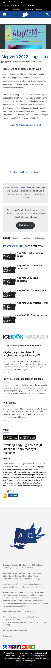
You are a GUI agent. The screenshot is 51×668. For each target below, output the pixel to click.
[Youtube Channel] (24, 647)
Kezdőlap (4, 52)
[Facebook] (5, 647)
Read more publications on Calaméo (25, 172)
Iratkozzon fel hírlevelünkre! (15, 630)
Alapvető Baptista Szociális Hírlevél (25, 125)
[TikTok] (19, 647)
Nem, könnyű (9, 402)
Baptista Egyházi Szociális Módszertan (20, 61)
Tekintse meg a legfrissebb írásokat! (23, 345)
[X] (14, 647)
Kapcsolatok (29, 9)
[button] (47, 14)
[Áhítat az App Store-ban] (27, 439)
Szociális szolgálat (39, 238)
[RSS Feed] (28, 647)
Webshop (39, 9)
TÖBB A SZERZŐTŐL (34, 246)
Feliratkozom (25, 225)
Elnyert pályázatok (28, 5)
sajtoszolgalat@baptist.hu (18, 187)
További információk (27, 664)
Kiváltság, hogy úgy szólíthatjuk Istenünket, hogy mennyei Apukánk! (23, 448)
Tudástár (6, 9)
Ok (17, 664)
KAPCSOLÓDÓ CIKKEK (12, 246)
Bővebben (13, 495)
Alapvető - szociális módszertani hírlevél (7, 257)
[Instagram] (10, 647)
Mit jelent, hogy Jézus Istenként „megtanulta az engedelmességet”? (21, 354)
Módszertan (25, 238)
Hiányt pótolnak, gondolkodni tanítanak (23, 379)
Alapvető (15, 238)
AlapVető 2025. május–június (31, 290)
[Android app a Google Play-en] (11, 439)
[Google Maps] (33, 647)
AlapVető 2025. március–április (32, 302)
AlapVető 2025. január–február (32, 315)
